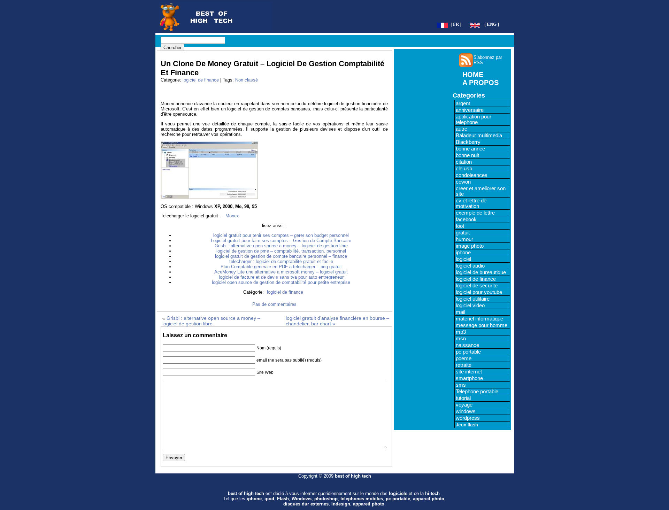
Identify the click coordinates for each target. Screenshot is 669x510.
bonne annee (470, 149)
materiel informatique (479, 319)
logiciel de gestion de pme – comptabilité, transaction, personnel (281, 251)
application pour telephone (473, 119)
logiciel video (470, 305)
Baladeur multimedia (479, 135)
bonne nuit (467, 155)
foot (460, 226)
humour (464, 239)
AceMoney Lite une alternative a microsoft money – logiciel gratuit (281, 272)
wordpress (468, 418)
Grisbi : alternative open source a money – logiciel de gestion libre (281, 245)
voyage (464, 405)
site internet (469, 371)
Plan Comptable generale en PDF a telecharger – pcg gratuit (281, 266)
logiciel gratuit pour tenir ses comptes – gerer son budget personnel (281, 235)
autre (461, 129)
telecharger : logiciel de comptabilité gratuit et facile (281, 261)
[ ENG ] (491, 24)
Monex (232, 215)
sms (461, 385)
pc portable (468, 352)
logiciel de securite (477, 285)
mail (460, 312)
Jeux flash (467, 424)
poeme (463, 358)
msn (461, 338)
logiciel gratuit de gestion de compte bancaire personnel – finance (281, 256)
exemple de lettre (475, 213)
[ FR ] (456, 24)
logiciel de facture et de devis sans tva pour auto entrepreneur (281, 277)
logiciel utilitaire (473, 299)
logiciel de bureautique (481, 272)
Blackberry (468, 142)
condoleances (471, 175)
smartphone (469, 378)
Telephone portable (477, 391)
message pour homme (481, 325)
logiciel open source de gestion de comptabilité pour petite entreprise (281, 282)
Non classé (246, 80)
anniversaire (470, 110)
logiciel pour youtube (479, 292)
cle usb (464, 168)
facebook (466, 219)
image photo (470, 246)
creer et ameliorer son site (481, 191)
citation (464, 162)
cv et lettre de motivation (471, 203)
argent (463, 103)
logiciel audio (470, 266)
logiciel (463, 259)
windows (466, 411)
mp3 (461, 332)
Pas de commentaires (274, 304)
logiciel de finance (201, 80)
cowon (463, 182)
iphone (463, 252)
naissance (467, 345)
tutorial (463, 398)
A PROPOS (480, 82)
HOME (472, 74)
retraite (463, 365)
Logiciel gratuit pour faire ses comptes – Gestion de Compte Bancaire (281, 240)
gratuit (463, 232)
